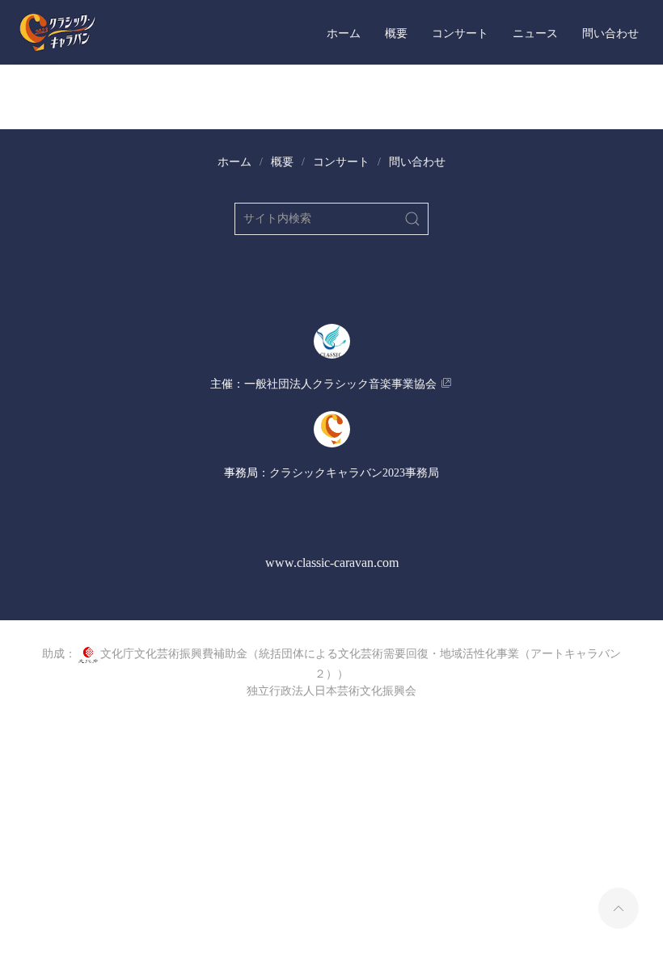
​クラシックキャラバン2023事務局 (354, 473)
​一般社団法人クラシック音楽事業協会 (340, 384)
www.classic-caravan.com (332, 562)
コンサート (460, 33)
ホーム (344, 33)
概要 (396, 33)
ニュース (535, 33)
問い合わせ (610, 33)
